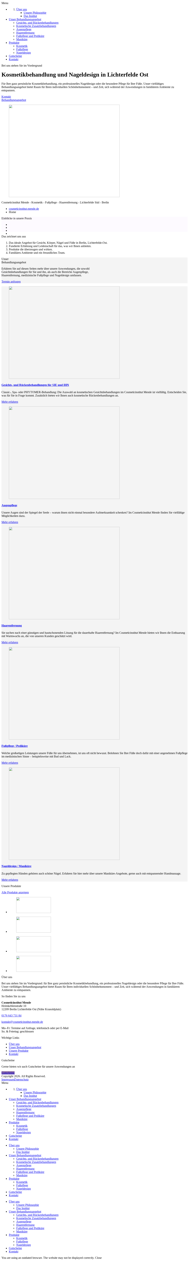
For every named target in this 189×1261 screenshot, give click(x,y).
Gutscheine (8, 1072)
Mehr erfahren (9, 401)
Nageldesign (23, 1188)
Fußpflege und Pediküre (30, 1172)
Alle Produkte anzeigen (15, 892)
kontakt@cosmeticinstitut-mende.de (22, 1021)
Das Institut (23, 1152)
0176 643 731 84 (11, 1015)
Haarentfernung (25, 1168)
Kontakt (6, 96)
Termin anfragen (11, 281)
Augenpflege (23, 1165)
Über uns (14, 1044)
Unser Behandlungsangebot (25, 1047)
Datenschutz (21, 1079)
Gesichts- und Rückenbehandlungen (37, 1158)
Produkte (14, 1178)
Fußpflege (22, 1185)
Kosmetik (22, 1182)
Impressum (7, 1079)
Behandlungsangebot (13, 100)
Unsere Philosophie (27, 1148)
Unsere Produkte (18, 1050)
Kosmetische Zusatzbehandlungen (36, 1162)
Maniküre (22, 1175)
